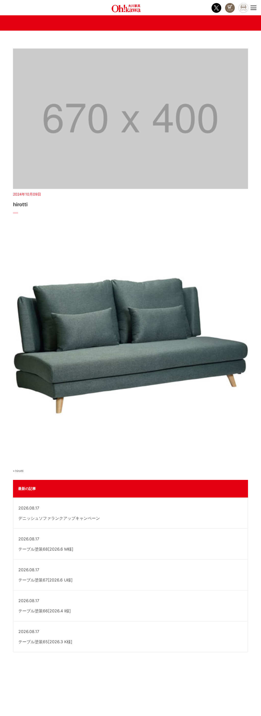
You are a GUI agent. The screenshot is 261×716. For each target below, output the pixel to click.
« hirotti (18, 471)
